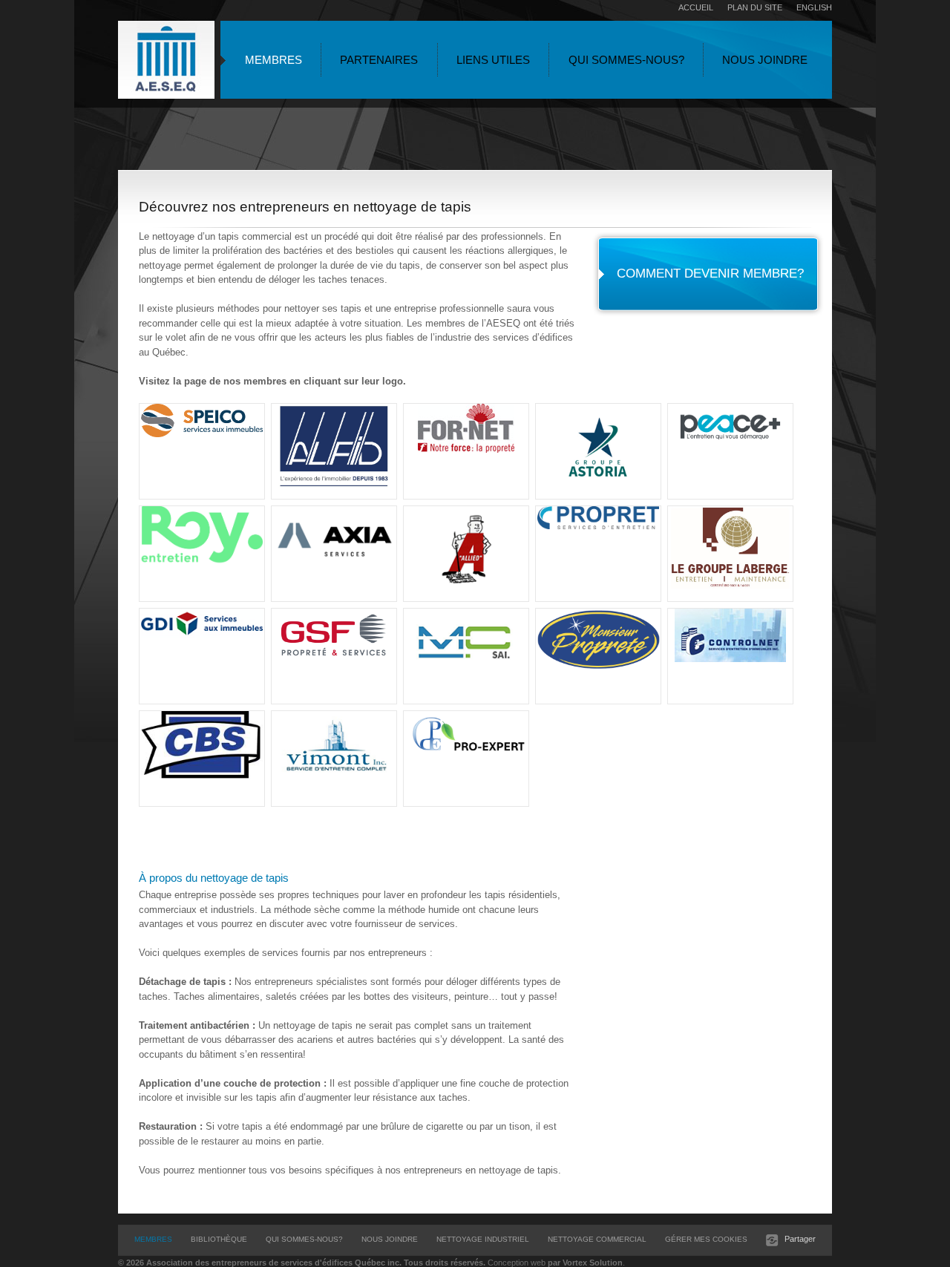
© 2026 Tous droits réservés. (301, 1262)
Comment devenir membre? (710, 273)
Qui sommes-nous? (626, 59)
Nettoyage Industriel (482, 1239)
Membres (273, 59)
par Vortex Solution (585, 1262)
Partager (801, 1238)
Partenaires (379, 59)
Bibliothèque (219, 1239)
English (814, 7)
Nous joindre (765, 59)
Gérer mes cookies (706, 1239)
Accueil (695, 7)
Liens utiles (493, 59)
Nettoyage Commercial (597, 1239)
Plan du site (754, 7)
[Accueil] (166, 62)
